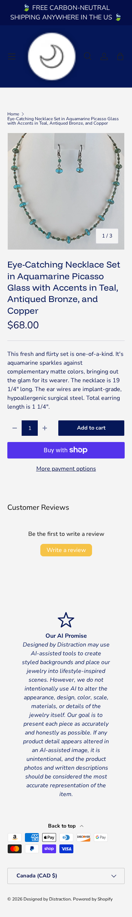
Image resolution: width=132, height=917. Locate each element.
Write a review (66, 550)
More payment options (66, 469)
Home (13, 114)
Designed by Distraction (47, 899)
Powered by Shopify (93, 899)
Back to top (62, 825)
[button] (120, 56)
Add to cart (91, 427)
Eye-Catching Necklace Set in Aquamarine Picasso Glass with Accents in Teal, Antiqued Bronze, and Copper (63, 121)
